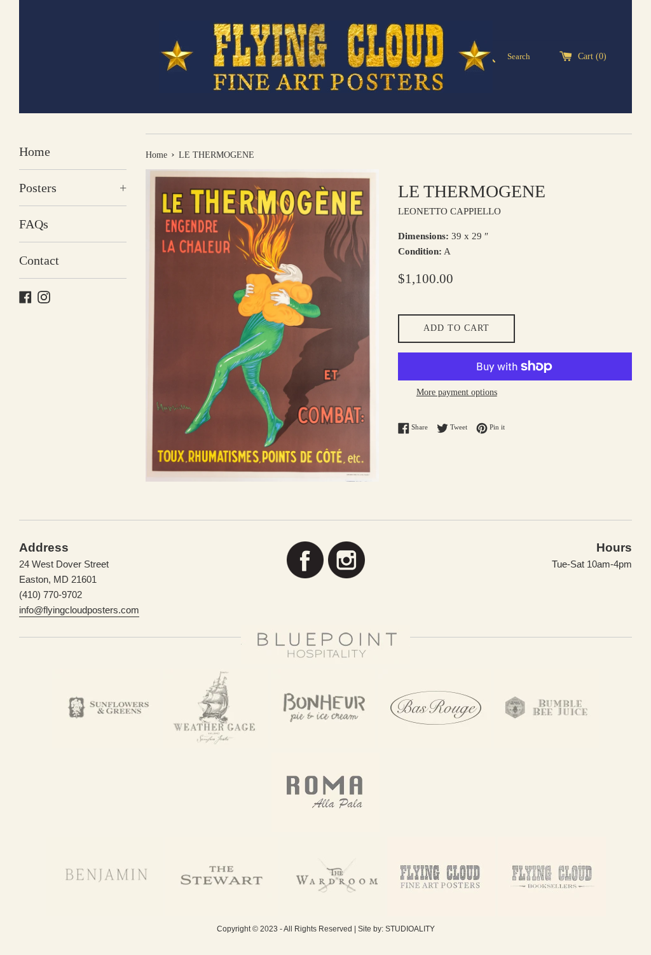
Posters (73, 188)
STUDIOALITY (410, 928)
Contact (39, 260)
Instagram (346, 560)
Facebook (305, 560)
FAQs (33, 224)
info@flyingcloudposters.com (79, 609)
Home (34, 151)
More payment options (456, 392)
